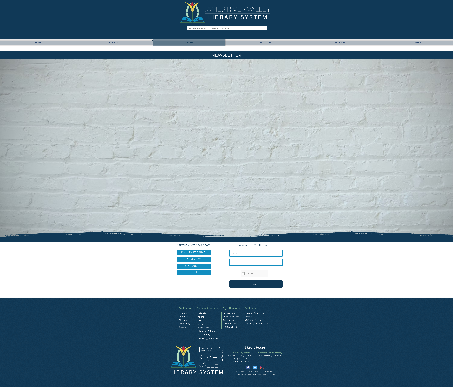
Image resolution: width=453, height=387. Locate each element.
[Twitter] (255, 367)
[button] (340, 42)
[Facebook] (248, 367)
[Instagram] (262, 367)
